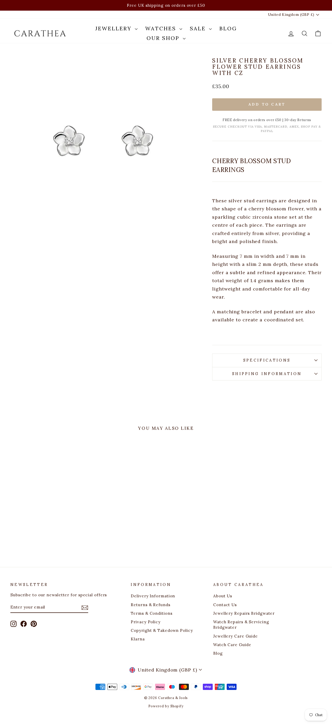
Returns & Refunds (150, 604)
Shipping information (267, 373)
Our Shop (164, 38)
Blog (228, 28)
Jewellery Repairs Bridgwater (244, 613)
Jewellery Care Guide (235, 636)
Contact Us (225, 604)
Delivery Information (153, 595)
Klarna (137, 639)
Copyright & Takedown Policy (162, 630)
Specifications (266, 360)
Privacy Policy (146, 621)
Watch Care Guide (232, 644)
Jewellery (114, 28)
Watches (161, 28)
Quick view (47, 510)
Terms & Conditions (151, 613)
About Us (222, 595)
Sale (199, 28)
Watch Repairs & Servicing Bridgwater (241, 624)
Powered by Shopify (166, 706)
